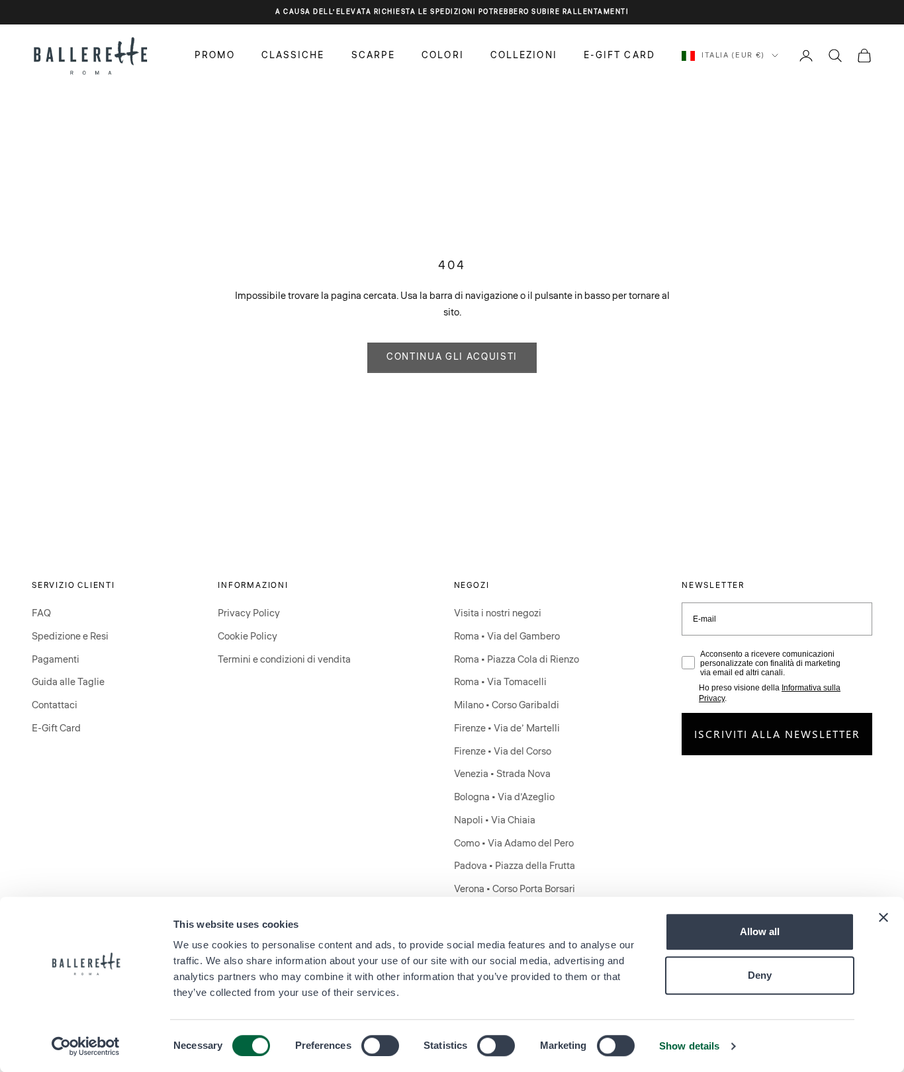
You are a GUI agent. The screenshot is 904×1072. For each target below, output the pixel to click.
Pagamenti (55, 660)
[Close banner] (883, 917)
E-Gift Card (56, 728)
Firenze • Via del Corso (502, 752)
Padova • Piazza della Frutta (514, 866)
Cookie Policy (247, 636)
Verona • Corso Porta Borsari (514, 889)
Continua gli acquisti (452, 357)
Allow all (760, 931)
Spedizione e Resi (70, 636)
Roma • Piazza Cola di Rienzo (516, 660)
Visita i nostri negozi (497, 613)
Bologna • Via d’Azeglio (504, 797)
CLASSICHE (293, 55)
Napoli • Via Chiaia (494, 820)
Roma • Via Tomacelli (500, 682)
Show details (689, 1045)
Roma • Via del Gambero (507, 636)
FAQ (41, 613)
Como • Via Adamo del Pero (514, 843)
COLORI (443, 55)
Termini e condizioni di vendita (284, 660)
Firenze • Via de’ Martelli (507, 728)
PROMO (215, 55)
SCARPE (373, 55)
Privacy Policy (249, 613)
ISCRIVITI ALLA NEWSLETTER (777, 734)
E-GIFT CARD (619, 55)
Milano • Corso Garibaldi (506, 705)
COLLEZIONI (523, 55)
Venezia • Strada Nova (502, 774)
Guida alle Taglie (68, 682)
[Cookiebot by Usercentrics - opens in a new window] (86, 1046)
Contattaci (54, 705)
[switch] (380, 1045)
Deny (760, 975)
